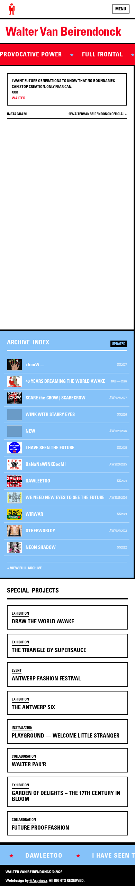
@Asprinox (38, 880)
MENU (120, 8)
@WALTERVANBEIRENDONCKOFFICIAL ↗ (98, 114)
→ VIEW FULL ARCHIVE (24, 568)
